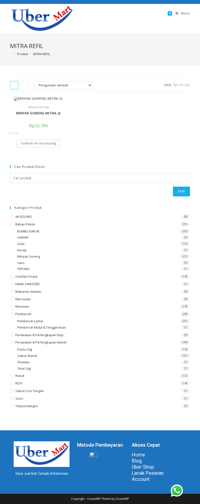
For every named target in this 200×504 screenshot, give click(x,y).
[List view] (25, 85)
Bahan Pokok (25, 224)
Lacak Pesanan (148, 473)
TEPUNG (23, 269)
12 (175, 85)
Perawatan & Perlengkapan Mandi (40, 342)
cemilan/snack (26, 276)
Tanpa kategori (26, 406)
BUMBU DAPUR (28, 231)
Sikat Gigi (24, 368)
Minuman (22, 306)
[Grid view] (14, 85)
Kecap (22, 250)
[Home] (11, 54)
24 (181, 85)
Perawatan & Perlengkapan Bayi (39, 335)
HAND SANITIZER (27, 284)
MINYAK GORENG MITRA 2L (38, 113)
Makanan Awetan (28, 291)
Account (141, 479)
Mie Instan (23, 299)
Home (138, 455)
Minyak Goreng (38, 107)
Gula (20, 244)
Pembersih (23, 314)
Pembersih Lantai (30, 321)
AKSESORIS (23, 216)
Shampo (23, 362)
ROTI (18, 383)
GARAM (22, 237)
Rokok (20, 375)
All (187, 85)
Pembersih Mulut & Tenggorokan (41, 327)
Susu (19, 398)
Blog (137, 461)
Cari (181, 191)
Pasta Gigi (24, 349)
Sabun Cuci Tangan (29, 391)
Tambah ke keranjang (38, 143)
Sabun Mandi (27, 355)
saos (21, 263)
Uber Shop (143, 467)
